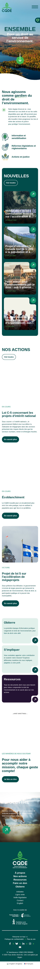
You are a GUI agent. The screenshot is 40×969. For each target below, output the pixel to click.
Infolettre (15, 802)
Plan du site (31, 939)
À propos (20, 872)
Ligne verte (20, 895)
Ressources (20, 879)
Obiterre (20, 886)
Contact (20, 900)
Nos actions (20, 876)
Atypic (19, 957)
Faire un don (20, 883)
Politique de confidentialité (14, 939)
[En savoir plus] (6, 829)
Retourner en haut (18, 937)
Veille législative (20, 897)
